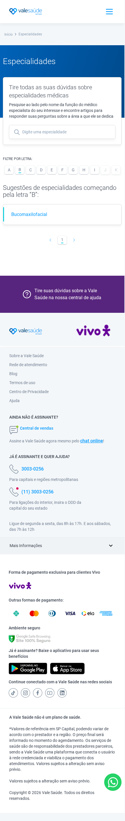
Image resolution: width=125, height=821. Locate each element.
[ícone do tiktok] (13, 693)
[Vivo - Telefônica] (93, 331)
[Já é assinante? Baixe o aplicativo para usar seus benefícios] (28, 668)
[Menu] (109, 11)
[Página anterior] (50, 240)
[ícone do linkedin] (62, 693)
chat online (91, 441)
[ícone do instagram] (25, 693)
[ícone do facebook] (37, 693)
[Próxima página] (74, 240)
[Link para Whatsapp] (113, 782)
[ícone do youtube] (49, 693)
